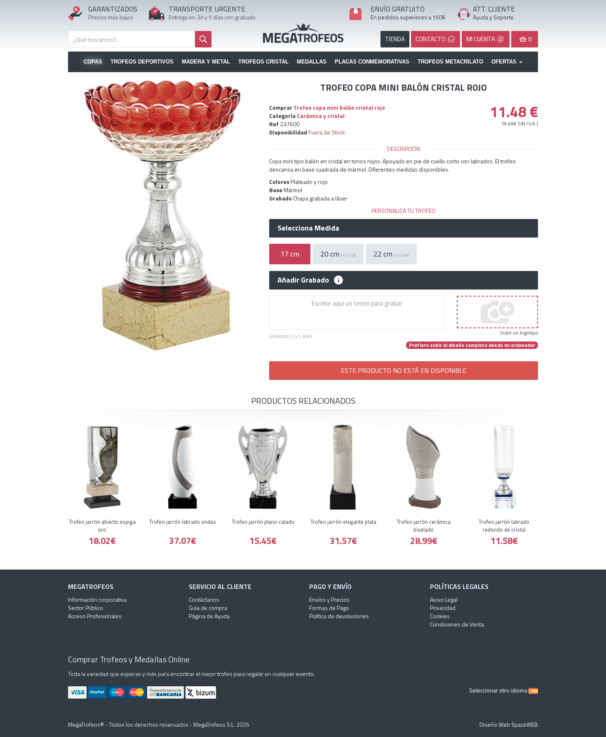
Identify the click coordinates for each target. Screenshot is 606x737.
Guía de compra (208, 607)
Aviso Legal (444, 599)
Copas (93, 62)
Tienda (395, 39)
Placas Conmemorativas (372, 62)
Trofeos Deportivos (142, 62)
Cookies (440, 616)
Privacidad (443, 607)
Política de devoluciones (339, 616)
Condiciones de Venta (457, 624)
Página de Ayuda (209, 616)
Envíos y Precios (329, 599)
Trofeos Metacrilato (450, 62)
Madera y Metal (206, 62)
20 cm (338, 253)
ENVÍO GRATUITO (398, 9)
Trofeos (303, 33)
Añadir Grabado (303, 280)
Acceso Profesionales (95, 616)
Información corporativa (97, 599)
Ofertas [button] (504, 62)
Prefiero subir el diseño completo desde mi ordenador (472, 345)
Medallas (311, 62)
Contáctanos (204, 599)
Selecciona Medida (308, 228)
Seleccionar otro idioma (498, 690)
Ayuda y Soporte (493, 17)
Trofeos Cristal (263, 62)
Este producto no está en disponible (403, 370)
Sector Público (85, 607)
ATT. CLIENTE (494, 9)
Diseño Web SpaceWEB (508, 724)
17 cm (289, 253)
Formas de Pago (329, 607)
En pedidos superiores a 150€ (408, 17)
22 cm (391, 253)
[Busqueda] (203, 39)
